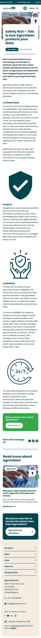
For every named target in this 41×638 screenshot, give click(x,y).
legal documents (18, 626)
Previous (4, 477)
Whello (13, 628)
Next (37, 477)
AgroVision (12, 49)
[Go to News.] (5, 15)
